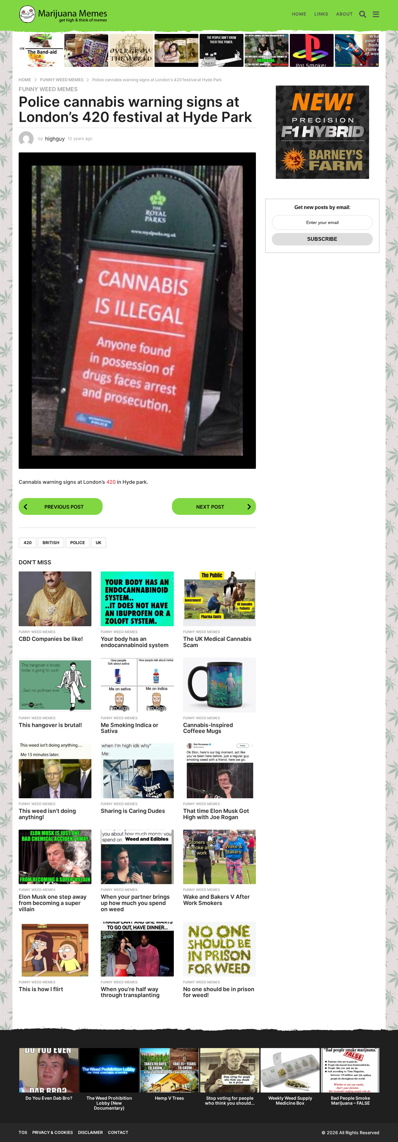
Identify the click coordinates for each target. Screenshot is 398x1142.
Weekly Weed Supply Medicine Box (290, 1100)
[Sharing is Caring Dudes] (137, 770)
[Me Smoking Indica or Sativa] (137, 685)
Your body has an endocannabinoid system (135, 642)
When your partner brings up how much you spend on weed (135, 902)
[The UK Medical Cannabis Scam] (219, 598)
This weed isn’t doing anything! (47, 814)
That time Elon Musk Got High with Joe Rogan (216, 814)
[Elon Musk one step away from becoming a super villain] (55, 857)
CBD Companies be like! (51, 639)
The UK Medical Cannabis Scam (217, 642)
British (51, 542)
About (344, 13)
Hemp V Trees (169, 1098)
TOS (23, 1132)
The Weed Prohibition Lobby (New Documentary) (109, 1103)
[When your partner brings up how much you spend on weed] (137, 857)
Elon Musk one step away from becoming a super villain (52, 902)
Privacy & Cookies (52, 1132)
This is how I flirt (41, 989)
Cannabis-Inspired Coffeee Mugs (208, 728)
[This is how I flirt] (55, 949)
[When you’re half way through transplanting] (137, 949)
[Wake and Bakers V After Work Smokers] (219, 857)
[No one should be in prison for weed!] (219, 949)
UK (98, 542)
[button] (362, 14)
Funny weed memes (48, 89)
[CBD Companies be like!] (55, 598)
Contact (118, 1132)
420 (111, 482)
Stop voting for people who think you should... (230, 1100)
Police (77, 542)
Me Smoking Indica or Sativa (129, 728)
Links (321, 13)
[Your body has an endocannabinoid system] (137, 598)
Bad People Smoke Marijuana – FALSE (350, 1100)
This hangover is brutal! (50, 725)
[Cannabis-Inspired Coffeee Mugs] (219, 685)
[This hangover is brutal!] (55, 685)
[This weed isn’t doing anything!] (55, 770)
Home (299, 13)
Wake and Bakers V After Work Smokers (216, 899)
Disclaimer (90, 1132)
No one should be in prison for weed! (218, 992)
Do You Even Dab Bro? (48, 1098)
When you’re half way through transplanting (130, 992)
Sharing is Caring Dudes (133, 811)
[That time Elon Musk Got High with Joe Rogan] (219, 770)
